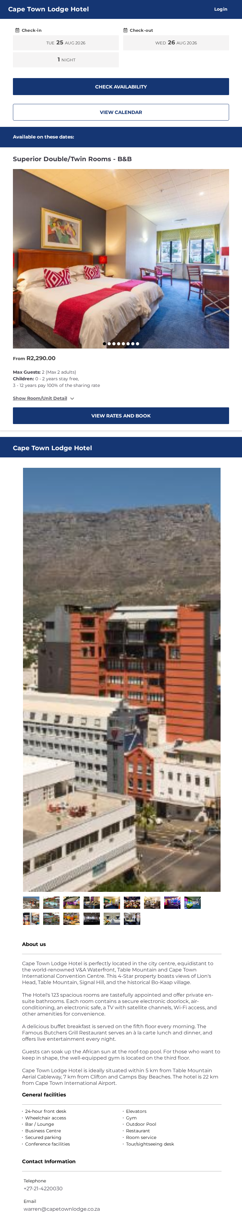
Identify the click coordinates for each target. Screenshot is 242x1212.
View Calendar (121, 112)
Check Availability (121, 87)
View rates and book (121, 416)
